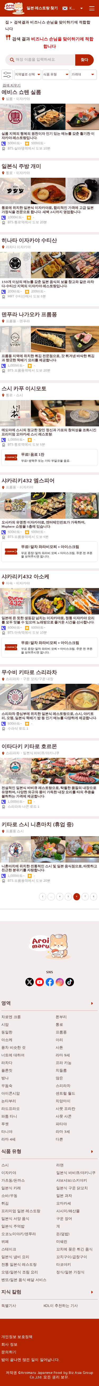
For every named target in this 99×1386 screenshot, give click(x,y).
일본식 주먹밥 (13, 1226)
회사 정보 (9, 1345)
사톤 (59, 1048)
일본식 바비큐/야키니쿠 (76, 1173)
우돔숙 (6, 1086)
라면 (60, 1165)
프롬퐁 (61, 1032)
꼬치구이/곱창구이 (71, 1257)
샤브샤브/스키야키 (71, 1180)
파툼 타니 (9, 1116)
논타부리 (8, 1101)
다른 (59, 1139)
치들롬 (61, 1071)
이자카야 (8, 1173)
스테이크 (8, 1249)
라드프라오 (10, 1109)
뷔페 (5, 1242)
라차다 (6, 1063)
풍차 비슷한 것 (13, 1048)
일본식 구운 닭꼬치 (72, 1188)
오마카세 (63, 1203)
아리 (59, 1040)
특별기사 (8, 1306)
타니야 (6, 1132)
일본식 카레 (11, 1188)
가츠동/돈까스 (13, 1180)
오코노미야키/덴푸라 (18, 1234)
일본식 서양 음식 (15, 1219)
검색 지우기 (12, 85)
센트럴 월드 (65, 1093)
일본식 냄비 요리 (15, 1257)
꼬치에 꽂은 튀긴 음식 (74, 1249)
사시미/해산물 (68, 1211)
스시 (5, 1165)
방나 (5, 1078)
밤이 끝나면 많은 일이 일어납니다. (30, 1360)
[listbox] (72, 8)
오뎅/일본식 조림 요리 (19, 1272)
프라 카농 (64, 1063)
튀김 (5, 1203)
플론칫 (6, 1071)
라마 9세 (63, 1055)
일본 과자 (64, 1196)
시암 (5, 1025)
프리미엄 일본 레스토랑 (20, 1211)
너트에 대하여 (13, 1055)
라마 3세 (63, 1132)
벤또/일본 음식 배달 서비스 (23, 1280)
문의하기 (8, 1352)
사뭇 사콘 (64, 1116)
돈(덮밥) (62, 1234)
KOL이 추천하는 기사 (61, 1306)
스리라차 (63, 1086)
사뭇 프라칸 (65, 1109)
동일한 (6, 1032)
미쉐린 (61, 1242)
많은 (59, 1078)
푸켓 (5, 1124)
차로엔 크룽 (11, 1017)
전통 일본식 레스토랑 (19, 1265)
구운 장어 (64, 1219)
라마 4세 (8, 1139)
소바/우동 (9, 1196)
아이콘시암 (10, 1093)
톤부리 (61, 1017)
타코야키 (63, 1265)
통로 (59, 1025)
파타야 (61, 1124)
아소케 (6, 1040)
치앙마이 (63, 1101)
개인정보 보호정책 (17, 1337)
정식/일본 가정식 (70, 1272)
